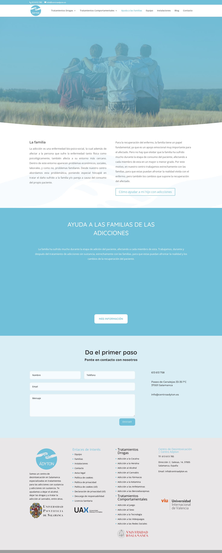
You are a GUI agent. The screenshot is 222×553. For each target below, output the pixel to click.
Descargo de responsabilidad (89, 496)
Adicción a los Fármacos (130, 477)
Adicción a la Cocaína (128, 458)
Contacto (188, 11)
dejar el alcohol (50, 491)
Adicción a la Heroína (128, 463)
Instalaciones (164, 11)
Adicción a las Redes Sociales (132, 523)
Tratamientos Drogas (62, 11)
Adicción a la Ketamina (129, 481)
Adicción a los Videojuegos (131, 519)
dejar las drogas (37, 495)
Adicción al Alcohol (127, 467)
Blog (177, 11)
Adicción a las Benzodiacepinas (133, 491)
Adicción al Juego (126, 505)
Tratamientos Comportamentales (97, 11)
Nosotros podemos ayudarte (111, 110)
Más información (111, 318)
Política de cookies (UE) (86, 486)
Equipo (149, 11)
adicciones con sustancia (50, 484)
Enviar (127, 421)
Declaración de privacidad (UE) (90, 491)
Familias (79, 459)
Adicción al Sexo (126, 509)
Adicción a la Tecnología (130, 514)
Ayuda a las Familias (131, 11)
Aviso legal (80, 472)
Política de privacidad (85, 482)
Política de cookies (84, 477)
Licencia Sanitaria (83, 500)
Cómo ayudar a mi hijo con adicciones (145, 192)
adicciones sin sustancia (43, 488)
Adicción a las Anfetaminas (131, 486)
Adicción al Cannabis (128, 472)
